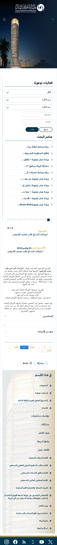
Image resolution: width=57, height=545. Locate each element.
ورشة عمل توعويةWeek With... (33, 204)
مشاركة (40, 363)
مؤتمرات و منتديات (40, 416)
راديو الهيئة (43, 520)
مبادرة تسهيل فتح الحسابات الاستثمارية (32, 513)
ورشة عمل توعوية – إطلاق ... (35, 159)
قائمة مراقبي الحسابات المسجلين (34, 472)
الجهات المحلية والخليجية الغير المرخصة (32, 487)
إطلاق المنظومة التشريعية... (36, 153)
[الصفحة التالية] (42, 351)
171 (49, 351)
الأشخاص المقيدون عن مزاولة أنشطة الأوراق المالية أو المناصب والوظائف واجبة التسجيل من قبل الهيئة (26, 497)
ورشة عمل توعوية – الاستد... (35, 198)
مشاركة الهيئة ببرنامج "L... (36, 166)
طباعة (26, 363)
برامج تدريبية (43, 441)
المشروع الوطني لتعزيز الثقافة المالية (33, 400)
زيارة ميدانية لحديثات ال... (36, 172)
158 (16, 347)
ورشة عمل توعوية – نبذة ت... (35, 192)
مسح (46, 129)
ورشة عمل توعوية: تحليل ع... (35, 185)
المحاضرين (48, 316)
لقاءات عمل (43, 450)
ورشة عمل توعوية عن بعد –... (34, 179)
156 (32, 347)
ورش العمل (43, 433)
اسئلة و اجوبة (42, 528)
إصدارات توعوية (41, 393)
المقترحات (44, 385)
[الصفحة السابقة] (50, 347)
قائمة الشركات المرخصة (38, 457)
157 (24, 347)
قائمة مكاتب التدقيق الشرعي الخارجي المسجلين (28, 465)
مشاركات (45, 424)
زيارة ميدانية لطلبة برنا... (37, 147)
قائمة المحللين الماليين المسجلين (34, 480)
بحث (32, 129)
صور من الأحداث (45, 331)
